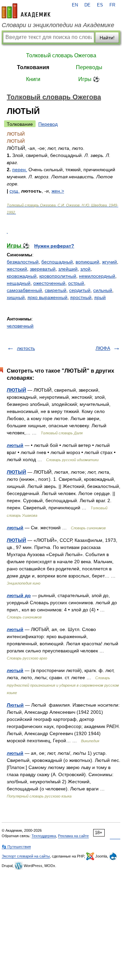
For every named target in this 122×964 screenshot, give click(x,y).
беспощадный (57, 261)
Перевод (48, 124)
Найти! (107, 37)
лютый (15, 445)
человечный (20, 326)
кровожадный (22, 276)
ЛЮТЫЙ (16, 390)
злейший (68, 269)
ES (100, 5)
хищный (16, 297)
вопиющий (87, 261)
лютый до (19, 595)
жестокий (17, 269)
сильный (102, 290)
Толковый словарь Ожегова (61, 55)
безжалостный (23, 261)
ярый (100, 297)
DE (87, 5)
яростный (81, 297)
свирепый (55, 290)
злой (85, 269)
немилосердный (97, 276)
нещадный (18, 283)
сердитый (79, 290)
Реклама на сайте (73, 836)
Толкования (33, 67)
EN (75, 5)
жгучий (109, 261)
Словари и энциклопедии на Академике (58, 25)
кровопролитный (57, 276)
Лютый (15, 705)
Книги (33, 79)
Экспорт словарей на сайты (26, 856)
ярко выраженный (47, 297)
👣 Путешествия (16, 847)
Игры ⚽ (89, 79)
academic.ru (26, 10)
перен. (19, 169)
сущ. (14, 191)
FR (112, 5)
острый (76, 283)
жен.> (58, 191)
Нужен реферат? (54, 246)
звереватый (43, 269)
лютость (26, 348)
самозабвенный (24, 290)
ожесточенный (49, 283)
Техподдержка (44, 836)
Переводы (89, 67)
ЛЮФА (103, 348)
